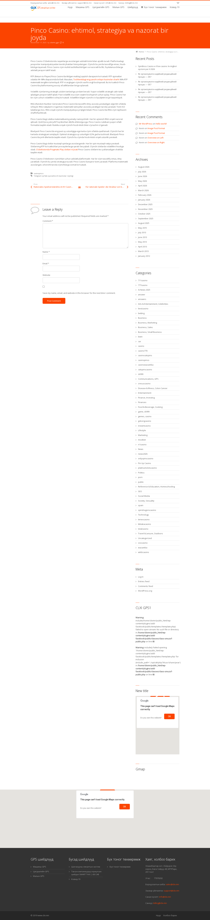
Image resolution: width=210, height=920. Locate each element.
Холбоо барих (170, 915)
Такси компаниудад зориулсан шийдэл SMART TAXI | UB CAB (86, 873)
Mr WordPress (145, 123)
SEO (140, 491)
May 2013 (142, 241)
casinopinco (39, 173)
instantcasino (144, 425)
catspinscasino (145, 369)
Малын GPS (38, 876)
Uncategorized (145, 538)
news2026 (142, 453)
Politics (141, 472)
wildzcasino (143, 552)
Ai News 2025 (144, 289)
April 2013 (142, 246)
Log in (140, 576)
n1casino (142, 444)
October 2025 (144, 213)
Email (46, 263)
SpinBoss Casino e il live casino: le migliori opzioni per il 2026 (157, 68)
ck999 (140, 374)
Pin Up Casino (144, 463)
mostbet (142, 439)
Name (46, 251)
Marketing (142, 435)
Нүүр (158, 915)
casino (141, 346)
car (139, 341)
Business (142, 317)
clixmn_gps (54, 42)
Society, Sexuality (146, 500)
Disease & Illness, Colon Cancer (152, 388)
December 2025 (145, 204)
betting (141, 313)
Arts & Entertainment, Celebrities (153, 304)
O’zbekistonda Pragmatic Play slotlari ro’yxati (57, 149)
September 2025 (145, 218)
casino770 (142, 350)
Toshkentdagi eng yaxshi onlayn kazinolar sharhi (96, 79)
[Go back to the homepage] (43, 8)
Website (46, 275)
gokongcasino (144, 421)
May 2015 (142, 227)
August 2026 (143, 166)
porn (140, 477)
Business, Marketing (147, 322)
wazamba (142, 547)
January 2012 (144, 256)
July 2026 (142, 171)
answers (142, 299)
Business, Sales (145, 327)
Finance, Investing (146, 397)
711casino (142, 280)
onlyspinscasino (145, 458)
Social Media (144, 496)
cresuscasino (144, 383)
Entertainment (144, 392)
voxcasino (143, 542)
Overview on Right (156, 142)
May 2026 (142, 181)
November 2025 (145, 209)
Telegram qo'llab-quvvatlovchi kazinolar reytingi (53, 176)
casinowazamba (145, 364)
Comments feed (145, 586)
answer (141, 294)
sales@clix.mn (172, 884)
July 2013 (142, 232)
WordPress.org (145, 590)
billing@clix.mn (160, 903)
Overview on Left (155, 137)
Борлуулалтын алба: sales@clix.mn (45, 3)
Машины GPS (39, 866)
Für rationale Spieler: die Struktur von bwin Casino (107, 186)
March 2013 (143, 251)
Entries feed (143, 581)
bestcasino (143, 308)
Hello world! (161, 123)
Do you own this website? (150, 718)
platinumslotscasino (147, 467)
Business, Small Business (150, 332)
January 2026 (144, 199)
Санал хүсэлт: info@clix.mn (105, 3)
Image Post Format (156, 128)
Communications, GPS (148, 378)
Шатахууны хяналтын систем (85, 866)
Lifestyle (142, 430)
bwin (140, 336)
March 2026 (143, 190)
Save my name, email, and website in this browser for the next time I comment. (79, 293)
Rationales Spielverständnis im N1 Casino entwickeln (56, 186)
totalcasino (143, 528)
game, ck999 (143, 411)
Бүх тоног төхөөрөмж (120, 866)
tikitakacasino (144, 524)
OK (169, 716)
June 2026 (142, 176)
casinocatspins (145, 355)
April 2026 (142, 185)
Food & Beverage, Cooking (150, 407)
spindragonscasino (147, 510)
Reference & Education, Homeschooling (156, 486)
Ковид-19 (75, 879)
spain (140, 505)
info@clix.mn (165, 896)
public (141, 482)
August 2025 (143, 223)
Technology (143, 514)
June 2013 (142, 237)
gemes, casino (144, 416)
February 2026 (144, 195)
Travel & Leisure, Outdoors (150, 533)
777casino (142, 285)
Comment (48, 221)
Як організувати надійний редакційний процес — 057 (157, 75)
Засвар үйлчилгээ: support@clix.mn (77, 3)
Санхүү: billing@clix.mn (128, 3)
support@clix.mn (171, 890)
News (140, 449)
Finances (142, 402)
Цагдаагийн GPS (41, 871)
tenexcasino (144, 519)
